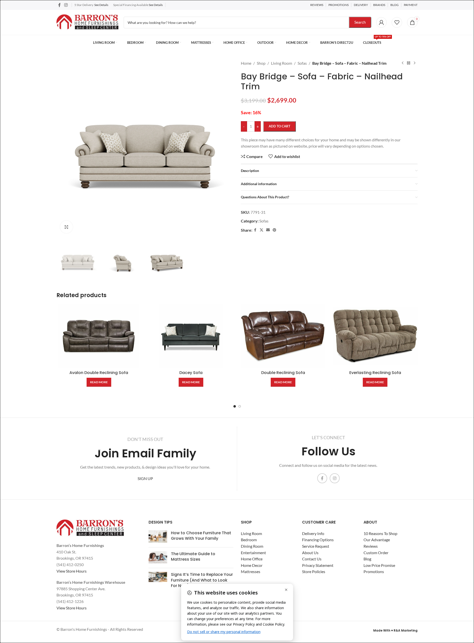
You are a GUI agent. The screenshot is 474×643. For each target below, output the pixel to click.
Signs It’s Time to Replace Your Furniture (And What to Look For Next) (202, 580)
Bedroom (249, 539)
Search (360, 22)
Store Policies (313, 571)
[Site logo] (87, 21)
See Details (101, 5)
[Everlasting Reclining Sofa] (375, 336)
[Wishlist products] (397, 22)
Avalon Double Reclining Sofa (98, 372)
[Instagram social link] (65, 5)
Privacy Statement (317, 565)
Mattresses (250, 571)
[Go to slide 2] (239, 406)
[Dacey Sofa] (191, 336)
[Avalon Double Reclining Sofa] (98, 336)
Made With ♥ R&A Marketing (395, 630)
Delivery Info (313, 533)
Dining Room (252, 546)
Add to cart (279, 126)
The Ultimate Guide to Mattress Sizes (193, 556)
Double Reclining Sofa (283, 372)
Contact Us (311, 558)
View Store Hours (71, 571)
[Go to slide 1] (234, 406)
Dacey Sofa (191, 372)
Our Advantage (377, 539)
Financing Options (318, 539)
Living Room (251, 533)
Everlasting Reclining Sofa (375, 372)
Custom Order (376, 552)
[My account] (381, 22)
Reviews (371, 546)
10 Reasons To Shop (380, 533)
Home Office (252, 558)
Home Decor (252, 565)
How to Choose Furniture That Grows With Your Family (201, 535)
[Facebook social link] (59, 5)
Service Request (315, 546)
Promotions (374, 571)
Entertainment (253, 552)
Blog (367, 558)
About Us (310, 552)
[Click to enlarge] (66, 227)
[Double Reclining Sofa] (283, 336)
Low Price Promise (379, 565)
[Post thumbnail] (158, 536)
